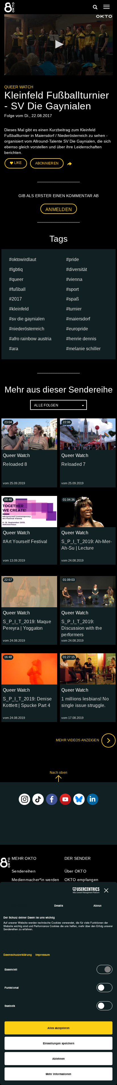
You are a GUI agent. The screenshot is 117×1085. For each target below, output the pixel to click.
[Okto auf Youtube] (65, 799)
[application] (58, 44)
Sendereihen (23, 871)
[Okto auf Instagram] (24, 799)
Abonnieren (47, 163)
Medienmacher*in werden (35, 879)
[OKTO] (10, 7)
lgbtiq (17, 269)
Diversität (78, 269)
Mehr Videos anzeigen (78, 740)
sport (74, 289)
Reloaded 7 (73, 464)
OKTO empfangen (81, 879)
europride (78, 328)
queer (17, 279)
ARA (15, 348)
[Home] (5, 864)
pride (74, 259)
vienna (75, 279)
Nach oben (58, 773)
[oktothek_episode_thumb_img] (29, 434)
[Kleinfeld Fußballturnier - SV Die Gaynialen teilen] (69, 165)
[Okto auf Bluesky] (79, 799)
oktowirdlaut (24, 259)
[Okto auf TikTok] (38, 799)
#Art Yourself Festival (25, 541)
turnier (75, 308)
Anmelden (58, 209)
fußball (19, 289)
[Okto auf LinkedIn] (92, 799)
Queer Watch (18, 87)
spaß (74, 299)
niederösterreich (28, 328)
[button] (58, 44)
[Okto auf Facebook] (51, 799)
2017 (17, 299)
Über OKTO (75, 871)
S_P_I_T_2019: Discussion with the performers (81, 628)
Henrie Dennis (82, 338)
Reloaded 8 (15, 464)
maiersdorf (79, 318)
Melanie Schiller (85, 348)
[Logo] (104, 16)
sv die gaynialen (28, 318)
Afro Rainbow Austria (31, 338)
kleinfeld (20, 308)
